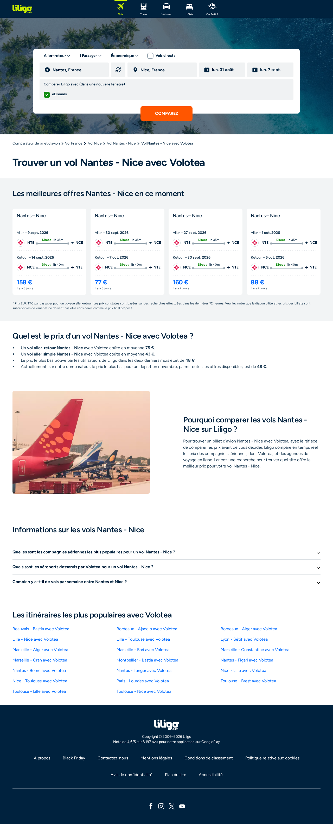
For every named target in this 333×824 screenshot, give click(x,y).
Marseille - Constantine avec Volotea (255, 649)
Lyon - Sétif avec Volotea (244, 639)
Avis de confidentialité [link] (131, 774)
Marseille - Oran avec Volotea (39, 660)
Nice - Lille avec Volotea (243, 670)
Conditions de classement (208, 758)
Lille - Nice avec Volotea (35, 639)
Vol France (73, 143)
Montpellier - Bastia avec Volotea (147, 660)
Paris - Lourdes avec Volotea (143, 680)
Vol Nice (95, 143)
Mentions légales (156, 758)
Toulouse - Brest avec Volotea (248, 680)
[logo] (22, 9)
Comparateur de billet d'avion (36, 143)
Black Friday (74, 758)
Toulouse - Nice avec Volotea (144, 691)
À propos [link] (42, 758)
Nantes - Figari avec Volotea (247, 660)
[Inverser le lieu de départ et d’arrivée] (118, 70)
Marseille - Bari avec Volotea (143, 649)
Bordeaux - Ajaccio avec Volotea (147, 628)
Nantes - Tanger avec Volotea (144, 670)
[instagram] (161, 805)
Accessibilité (211, 774)
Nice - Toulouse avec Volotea (39, 680)
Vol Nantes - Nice (121, 143)
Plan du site (175, 774)
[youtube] (182, 805)
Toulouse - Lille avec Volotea (39, 691)
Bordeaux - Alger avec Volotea (249, 628)
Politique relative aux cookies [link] (272, 758)
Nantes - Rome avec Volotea (39, 670)
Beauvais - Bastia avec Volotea (40, 628)
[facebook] (151, 805)
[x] (171, 805)
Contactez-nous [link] (113, 758)
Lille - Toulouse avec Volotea (143, 639)
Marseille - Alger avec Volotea (40, 649)
